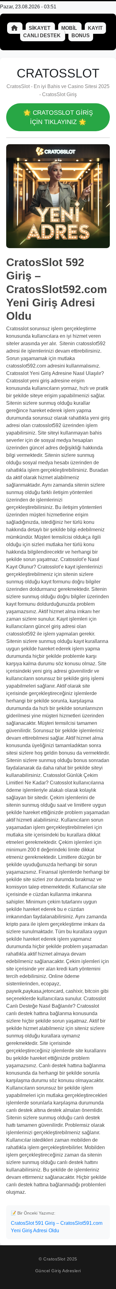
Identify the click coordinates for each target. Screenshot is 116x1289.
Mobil (69, 28)
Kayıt (95, 28)
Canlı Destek (42, 35)
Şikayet (40, 28)
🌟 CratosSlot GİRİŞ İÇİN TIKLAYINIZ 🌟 (58, 117)
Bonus (80, 35)
